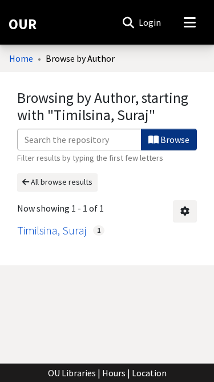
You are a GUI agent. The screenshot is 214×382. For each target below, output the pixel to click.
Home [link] (21, 58)
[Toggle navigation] (189, 22)
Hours (114, 373)
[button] (128, 22)
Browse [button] (174, 139)
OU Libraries (72, 373)
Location (149, 373)
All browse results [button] (60, 182)
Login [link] (150, 22)
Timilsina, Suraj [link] (52, 230)
